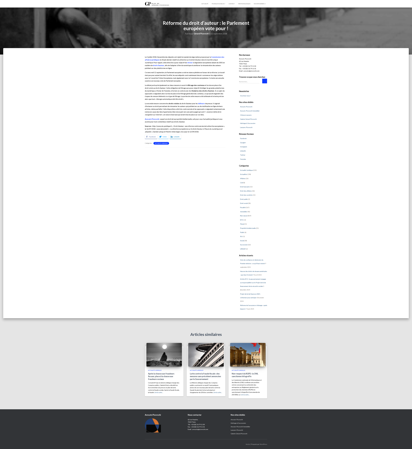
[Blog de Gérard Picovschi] (158, 4)
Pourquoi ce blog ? (218, 4)
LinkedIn (243, 151)
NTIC (242, 220)
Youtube (243, 159)
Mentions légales (244, 4)
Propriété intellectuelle (248, 228)
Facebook (243, 138)
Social (242, 241)
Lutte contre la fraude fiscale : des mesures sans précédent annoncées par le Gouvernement (205, 376)
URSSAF (243, 249)
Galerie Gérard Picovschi (248, 119)
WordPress (263, 444)
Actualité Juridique (161, 143)
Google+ (243, 143)
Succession (244, 245)
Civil (241, 183)
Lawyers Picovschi (246, 127)
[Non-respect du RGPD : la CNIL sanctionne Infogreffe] (248, 354)
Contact (232, 4)
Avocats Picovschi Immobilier (250, 111)
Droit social (244, 203)
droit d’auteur (158, 65)
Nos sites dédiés (259, 4)
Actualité (204, 4)
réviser (190, 63)
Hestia (248, 444)
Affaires (242, 178)
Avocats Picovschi (152, 119)
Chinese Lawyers (246, 115)
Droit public (244, 199)
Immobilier (243, 212)
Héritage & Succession (247, 123)
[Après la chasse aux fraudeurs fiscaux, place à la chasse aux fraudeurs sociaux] (164, 354)
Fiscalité (243, 207)
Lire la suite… (158, 392)
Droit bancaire (245, 187)
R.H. (241, 236)
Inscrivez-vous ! (245, 96)
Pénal (242, 224)
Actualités (243, 174)
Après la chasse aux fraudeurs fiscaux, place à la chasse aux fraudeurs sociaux (161, 376)
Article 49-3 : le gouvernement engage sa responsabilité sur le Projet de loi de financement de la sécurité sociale (253, 282)
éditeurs (201, 103)
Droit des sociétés (246, 195)
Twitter (242, 155)
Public (242, 232)
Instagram (243, 147)
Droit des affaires (246, 191)
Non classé (243, 216)
